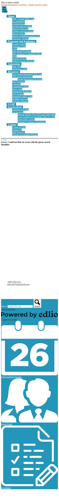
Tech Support (18, 94)
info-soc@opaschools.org (18, 284)
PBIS (14, 56)
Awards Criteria (19, 44)
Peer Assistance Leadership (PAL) (27, 54)
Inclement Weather (20, 101)
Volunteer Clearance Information (32, 122)
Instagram (8, 295)
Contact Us (17, 130)
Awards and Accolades (22, 26)
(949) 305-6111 (14, 282)
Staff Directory (18, 132)
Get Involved (17, 112)
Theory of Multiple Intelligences (26, 36)
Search (4, 306)
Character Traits (19, 46)
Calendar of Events (20, 109)
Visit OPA (16, 66)
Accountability (18, 21)
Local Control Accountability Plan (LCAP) (36, 117)
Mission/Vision (18, 34)
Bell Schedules (18, 82)
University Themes (20, 38)
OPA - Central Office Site (23, 19)
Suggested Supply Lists (22, 96)
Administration (18, 24)
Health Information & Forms (30, 79)
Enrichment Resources (22, 91)
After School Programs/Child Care (27, 74)
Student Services (19, 59)
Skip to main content (10, 2)
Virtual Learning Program (23, 61)
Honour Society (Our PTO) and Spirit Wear (36, 114)
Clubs (14, 49)
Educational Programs (21, 51)
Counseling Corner (20, 86)
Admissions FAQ (19, 69)
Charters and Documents (22, 31)
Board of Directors (20, 29)
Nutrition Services (20, 99)
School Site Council (26, 119)
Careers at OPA (19, 127)
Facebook (8, 292)
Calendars (16, 84)
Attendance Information (22, 77)
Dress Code (17, 89)
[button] (11, 16)
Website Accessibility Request (25, 134)
